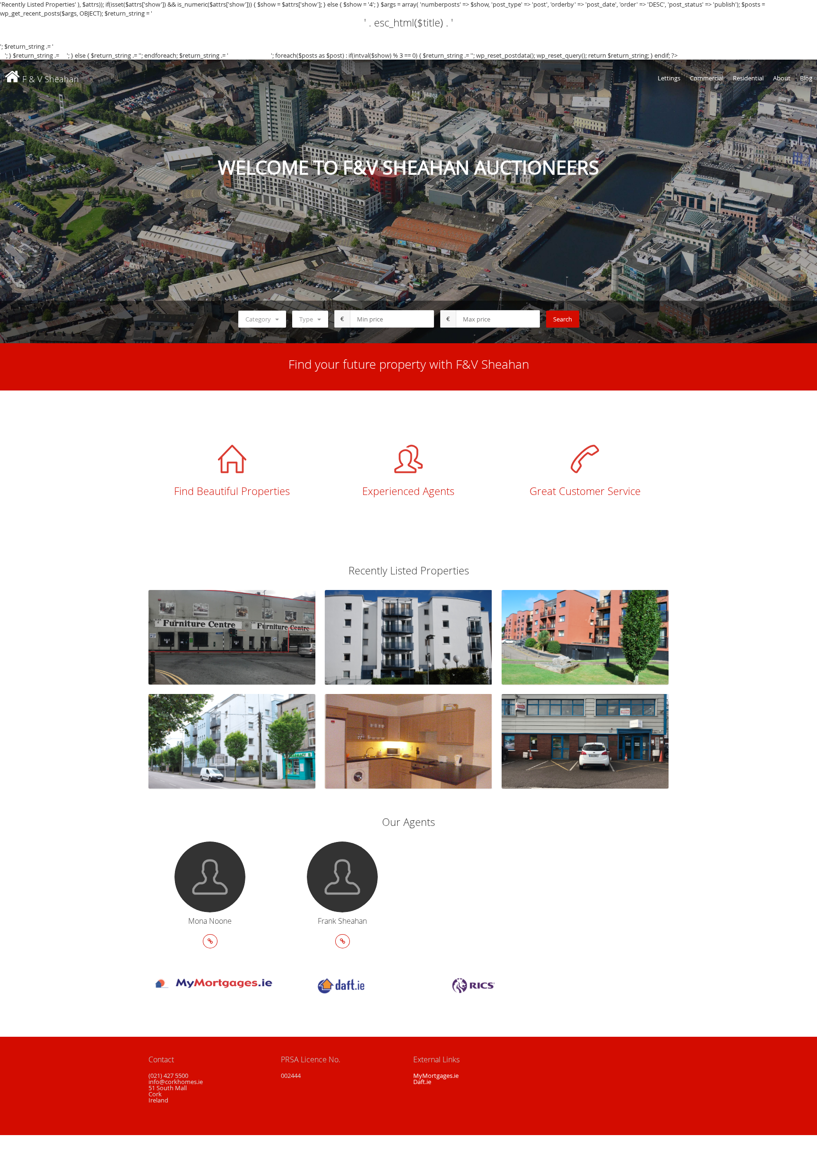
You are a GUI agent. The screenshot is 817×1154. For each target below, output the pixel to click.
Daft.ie (422, 1081)
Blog (806, 78)
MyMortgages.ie (436, 1075)
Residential (748, 78)
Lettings (669, 78)
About (782, 78)
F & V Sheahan (49, 79)
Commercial (706, 78)
